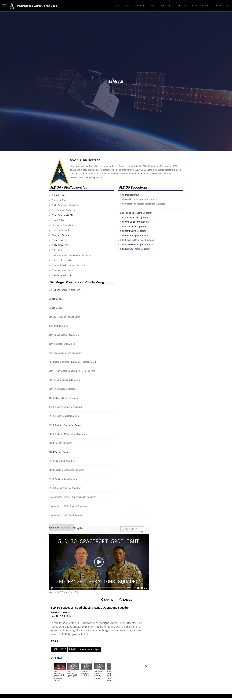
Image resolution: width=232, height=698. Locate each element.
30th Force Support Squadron (134, 235)
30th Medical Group (129, 195)
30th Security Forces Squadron (135, 249)
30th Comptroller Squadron (133, 226)
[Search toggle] (227, 6)
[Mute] (141, 588)
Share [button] (108, 599)
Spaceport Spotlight (60, 527)
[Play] (52, 588)
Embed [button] (127, 599)
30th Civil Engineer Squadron (134, 222)
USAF (55, 649)
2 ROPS (72, 649)
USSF (63, 649)
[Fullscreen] (145, 588)
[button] (4, 6)
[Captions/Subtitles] (138, 588)
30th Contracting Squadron (133, 231)
